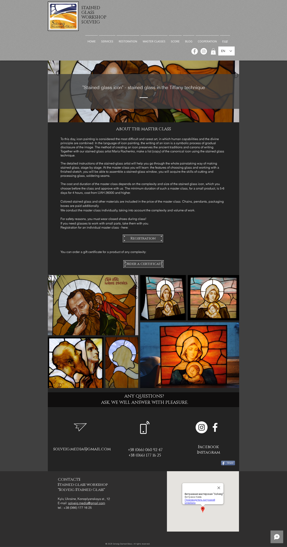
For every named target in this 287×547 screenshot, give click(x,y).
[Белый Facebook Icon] (215, 427)
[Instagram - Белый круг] (202, 427)
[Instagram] (204, 51)
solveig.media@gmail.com (82, 449)
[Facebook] (194, 51)
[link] (213, 51)
